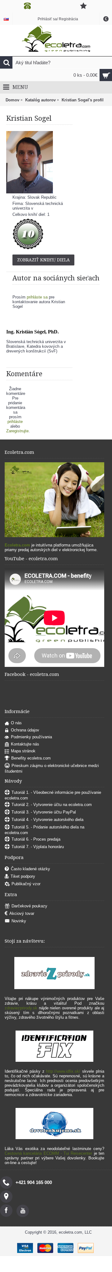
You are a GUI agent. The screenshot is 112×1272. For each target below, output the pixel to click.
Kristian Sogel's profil (83, 100)
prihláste (15, 421)
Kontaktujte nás (25, 744)
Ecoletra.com (17, 545)
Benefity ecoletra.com (31, 758)
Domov (12, 100)
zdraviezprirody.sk (21, 1008)
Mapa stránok (23, 751)
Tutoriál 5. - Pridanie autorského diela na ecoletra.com (44, 830)
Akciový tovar (21, 913)
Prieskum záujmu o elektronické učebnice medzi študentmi (52, 768)
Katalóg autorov (40, 100)
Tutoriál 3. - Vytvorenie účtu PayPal (44, 812)
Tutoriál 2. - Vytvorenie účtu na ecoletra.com (52, 804)
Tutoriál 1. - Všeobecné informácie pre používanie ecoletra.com (53, 795)
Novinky (19, 921)
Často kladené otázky (30, 869)
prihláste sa (37, 297)
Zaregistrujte (17, 431)
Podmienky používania (31, 737)
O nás (16, 723)
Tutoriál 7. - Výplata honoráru (38, 846)
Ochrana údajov (25, 730)
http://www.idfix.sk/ (63, 1071)
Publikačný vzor (26, 883)
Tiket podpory (23, 876)
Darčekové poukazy (29, 906)
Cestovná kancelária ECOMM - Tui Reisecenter (48, 1153)
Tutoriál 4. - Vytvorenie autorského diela (47, 819)
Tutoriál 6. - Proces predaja (36, 839)
